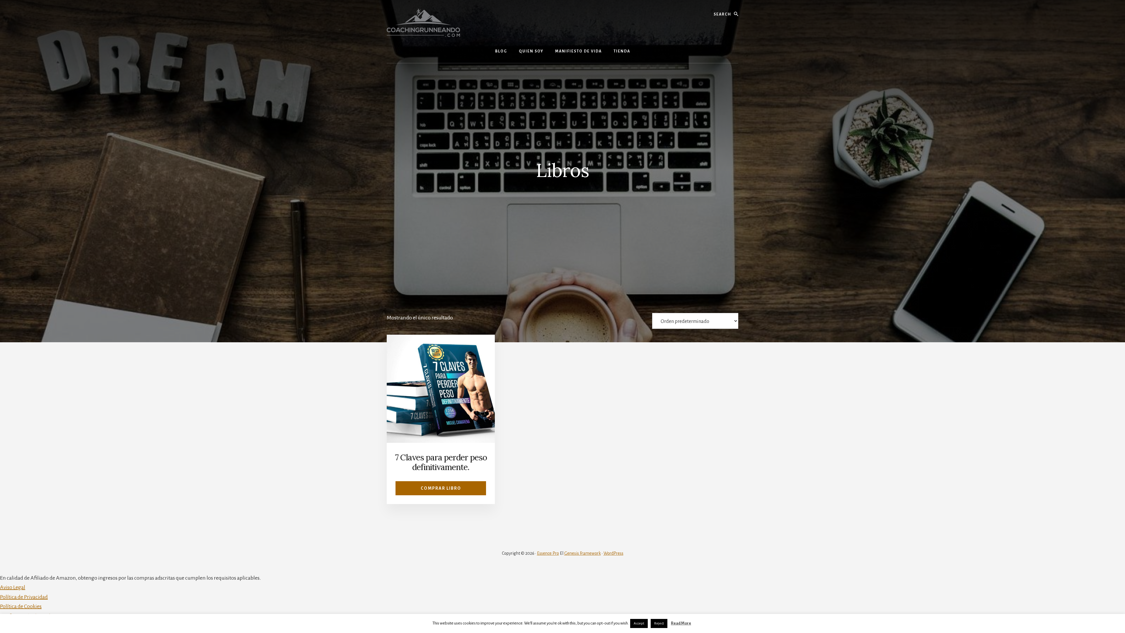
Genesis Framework (582, 553)
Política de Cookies (21, 606)
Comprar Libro (441, 488)
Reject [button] (659, 623)
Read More (681, 623)
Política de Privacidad (24, 597)
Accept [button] (639, 623)
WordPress (613, 553)
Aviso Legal (12, 587)
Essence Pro (548, 553)
